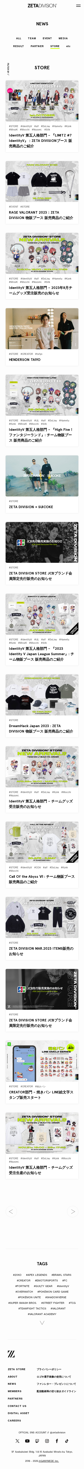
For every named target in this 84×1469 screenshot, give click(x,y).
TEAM (32, 38)
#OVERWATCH (24, 1292)
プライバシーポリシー (49, 1369)
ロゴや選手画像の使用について (54, 1377)
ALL (18, 38)
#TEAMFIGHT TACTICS (32, 1309)
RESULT (18, 46)
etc (68, 46)
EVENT (47, 38)
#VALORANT (58, 1309)
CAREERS (14, 1421)
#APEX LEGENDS (36, 1275)
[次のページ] (72, 1211)
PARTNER (37, 46)
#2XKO (17, 1275)
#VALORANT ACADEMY (42, 1314)
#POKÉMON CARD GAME (53, 1292)
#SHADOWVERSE (55, 1297)
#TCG (72, 1303)
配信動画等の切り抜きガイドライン (56, 1391)
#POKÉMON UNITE (29, 1297)
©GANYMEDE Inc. (49, 1461)
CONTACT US (17, 1406)
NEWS (12, 1384)
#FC (64, 1281)
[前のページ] (11, 1211)
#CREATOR (23, 1281)
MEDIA (63, 38)
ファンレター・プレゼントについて (56, 1384)
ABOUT (13, 1377)
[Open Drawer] (78, 5)
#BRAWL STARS (61, 1275)
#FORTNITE (22, 1286)
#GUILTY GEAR (43, 1286)
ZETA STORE (17, 1369)
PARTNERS (15, 1399)
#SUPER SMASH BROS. (22, 1303)
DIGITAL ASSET (18, 1413)
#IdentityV (63, 1286)
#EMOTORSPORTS (46, 1281)
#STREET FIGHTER (52, 1303)
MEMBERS (15, 1391)
